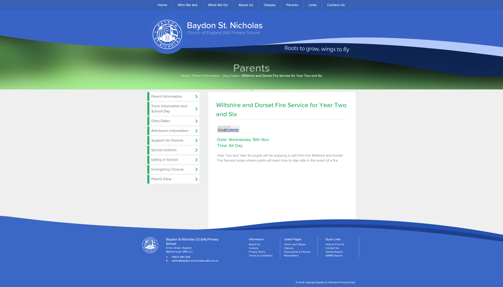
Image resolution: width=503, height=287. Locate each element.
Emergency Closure (167, 169)
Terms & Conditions (261, 255)
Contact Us (336, 5)
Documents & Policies (297, 251)
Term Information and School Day (169, 108)
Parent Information (206, 75)
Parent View (161, 178)
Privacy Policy (257, 251)
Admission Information (170, 130)
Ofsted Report (334, 251)
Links (313, 5)
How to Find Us (335, 244)
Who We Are (187, 5)
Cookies (254, 248)
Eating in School (164, 159)
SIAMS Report (334, 255)
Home (162, 5)
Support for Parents (167, 140)
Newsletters (291, 255)
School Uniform (164, 150)
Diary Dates (231, 75)
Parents (292, 5)
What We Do (218, 5)
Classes (269, 5)
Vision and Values (295, 244)
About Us (246, 5)
